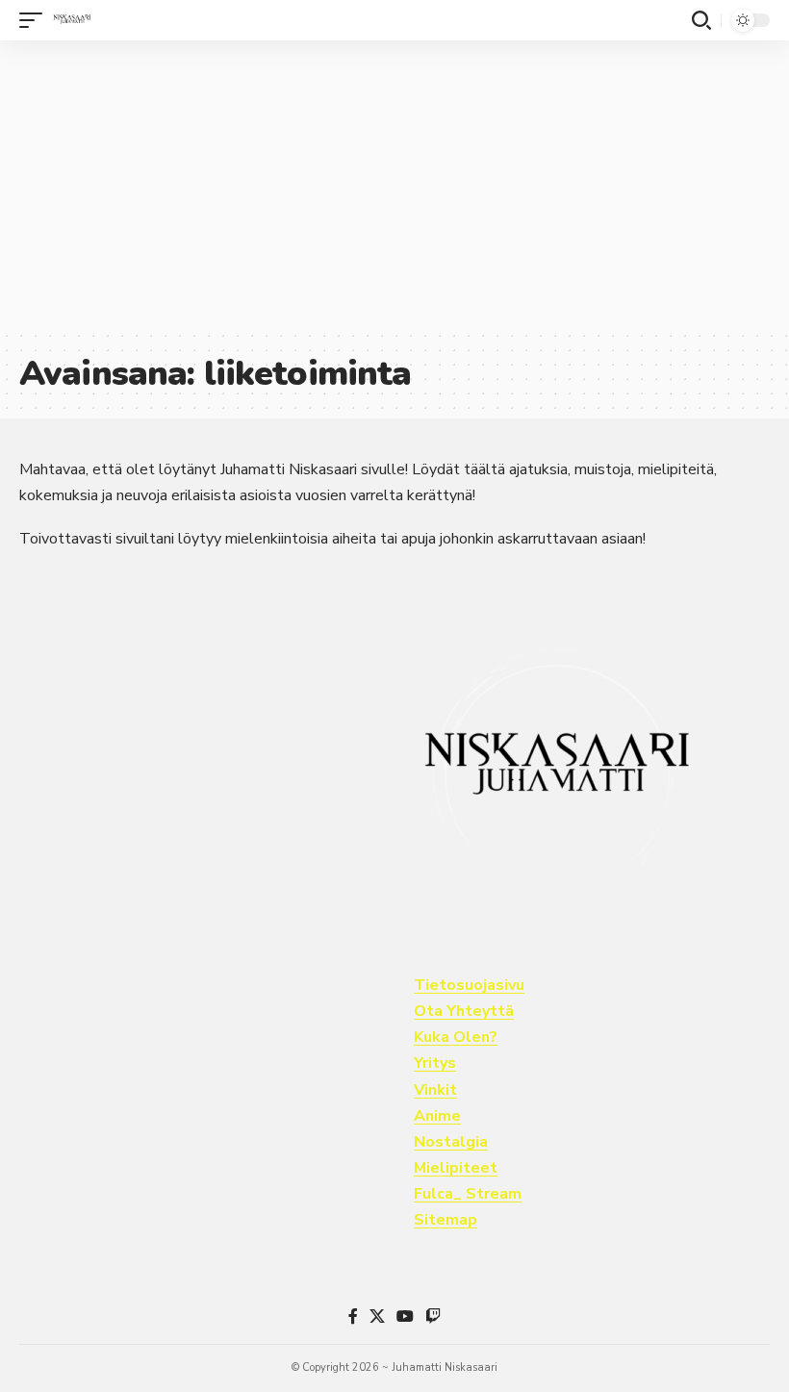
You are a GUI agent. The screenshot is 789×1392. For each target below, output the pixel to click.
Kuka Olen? (455, 1037)
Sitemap (445, 1219)
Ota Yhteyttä (464, 1011)
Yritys (435, 1063)
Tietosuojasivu (469, 985)
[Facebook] (353, 1316)
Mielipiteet (455, 1167)
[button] (35, 20)
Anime (437, 1115)
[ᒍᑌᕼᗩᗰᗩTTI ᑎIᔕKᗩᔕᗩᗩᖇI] (72, 20)
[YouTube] (405, 1316)
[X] (377, 1316)
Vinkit (435, 1090)
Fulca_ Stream (468, 1193)
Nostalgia (451, 1141)
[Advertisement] (394, 184)
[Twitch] (432, 1316)
